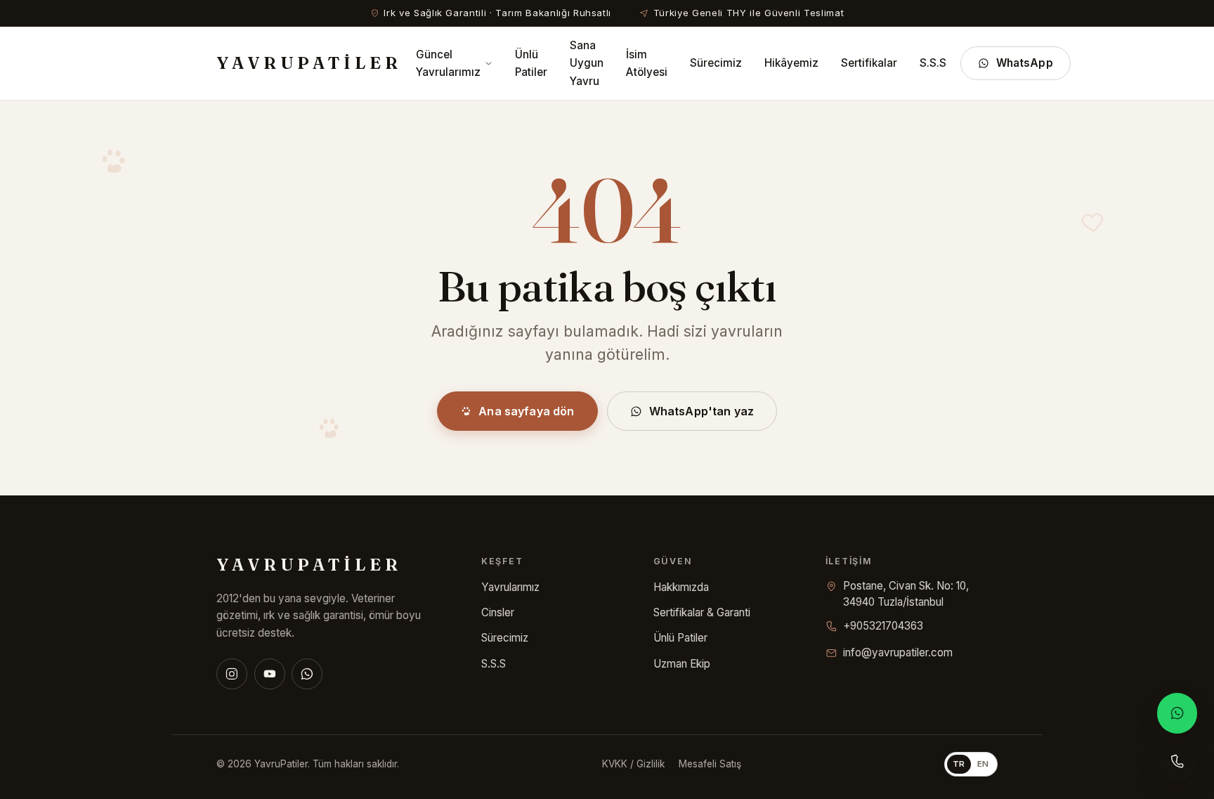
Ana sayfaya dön (526, 411)
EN (983, 764)
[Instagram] (231, 673)
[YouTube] (269, 673)
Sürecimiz (716, 63)
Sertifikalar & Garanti (701, 612)
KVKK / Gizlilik (633, 763)
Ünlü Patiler (531, 63)
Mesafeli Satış (710, 763)
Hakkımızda (681, 587)
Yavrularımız (510, 587)
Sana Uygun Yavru (586, 63)
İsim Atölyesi (646, 63)
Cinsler (497, 612)
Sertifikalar (869, 63)
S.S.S (933, 63)
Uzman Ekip (681, 663)
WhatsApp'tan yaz (702, 411)
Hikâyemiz (791, 63)
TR (959, 764)
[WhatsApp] (307, 673)
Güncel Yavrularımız (448, 63)
